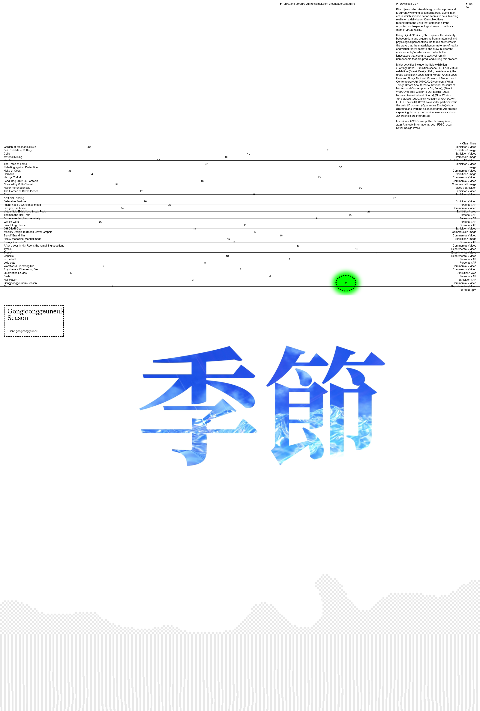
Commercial (460, 170)
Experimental (459, 249)
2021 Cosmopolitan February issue (431, 121)
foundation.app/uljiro (342, 3)
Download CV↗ (409, 3)
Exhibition (461, 147)
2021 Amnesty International (412, 124)
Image (472, 150)
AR (465, 160)
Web (473, 211)
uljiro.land (289, 3)
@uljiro (301, 3)
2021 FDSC (438, 124)
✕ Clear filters (467, 143)
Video (473, 147)
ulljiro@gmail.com (317, 3)
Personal (461, 157)
